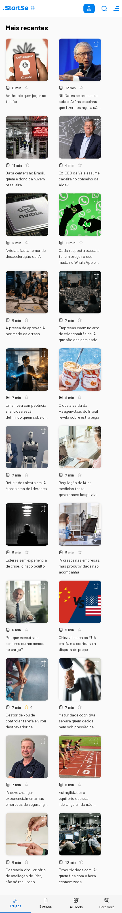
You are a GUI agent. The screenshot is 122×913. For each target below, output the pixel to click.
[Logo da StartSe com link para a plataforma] (19, 8)
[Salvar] (43, 44)
